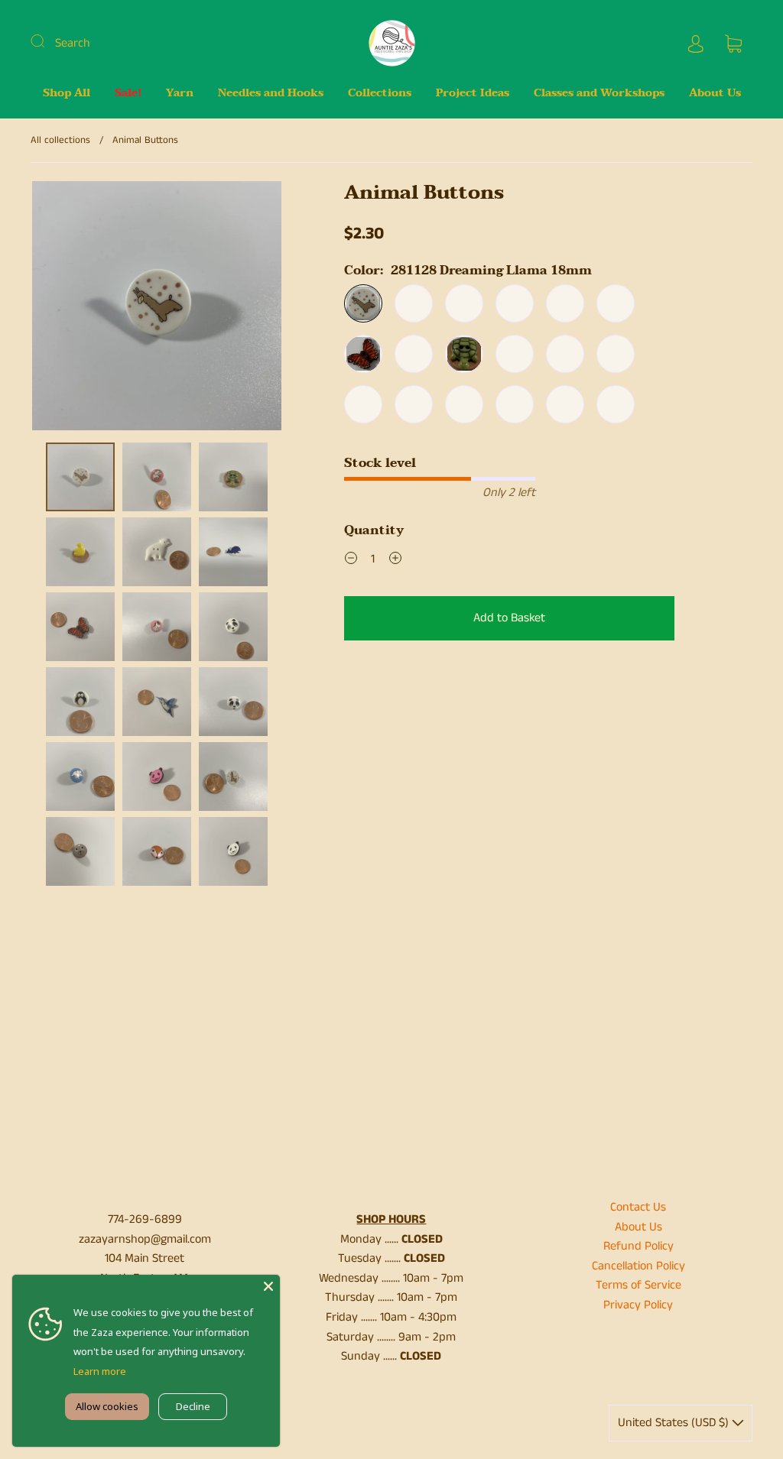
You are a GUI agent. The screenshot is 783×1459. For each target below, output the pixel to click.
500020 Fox (615, 354)
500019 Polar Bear (414, 354)
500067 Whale (514, 404)
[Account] (695, 43)
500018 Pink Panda (615, 404)
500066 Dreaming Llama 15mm (414, 303)
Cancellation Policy (638, 1266)
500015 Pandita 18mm (615, 303)
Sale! (128, 93)
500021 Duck (565, 354)
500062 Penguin (514, 303)
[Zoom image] (156, 308)
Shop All (66, 93)
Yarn (179, 93)
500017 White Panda (565, 404)
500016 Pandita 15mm (565, 303)
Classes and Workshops (599, 93)
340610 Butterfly (363, 354)
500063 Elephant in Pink (414, 404)
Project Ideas (472, 93)
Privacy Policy (638, 1305)
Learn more (99, 1371)
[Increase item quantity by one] (395, 561)
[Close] (268, 1286)
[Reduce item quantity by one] (351, 561)
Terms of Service (638, 1285)
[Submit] (47, 41)
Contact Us (638, 1207)
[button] (57, 308)
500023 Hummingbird (464, 303)
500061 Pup (363, 404)
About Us (715, 93)
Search (72, 43)
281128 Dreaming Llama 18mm (363, 303)
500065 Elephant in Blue (464, 404)
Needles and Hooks (270, 93)
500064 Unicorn (514, 354)
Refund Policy (638, 1246)
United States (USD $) (675, 1422)
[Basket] (733, 43)
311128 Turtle (464, 354)
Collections (379, 93)
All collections (60, 140)
